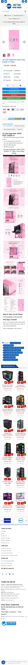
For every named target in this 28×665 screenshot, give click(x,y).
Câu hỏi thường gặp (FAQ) (7, 560)
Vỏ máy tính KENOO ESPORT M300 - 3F (20, 386)
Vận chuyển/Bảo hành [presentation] (9, 129)
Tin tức (2, 533)
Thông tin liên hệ (5, 542)
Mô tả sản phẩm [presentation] (7, 126)
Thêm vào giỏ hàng (15, 98)
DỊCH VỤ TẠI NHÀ (5, 538)
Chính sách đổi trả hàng (6, 553)
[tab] (7, 126)
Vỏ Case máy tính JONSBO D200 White (20, 507)
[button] (3, 42)
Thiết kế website (11, 663)
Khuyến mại (4, 535)
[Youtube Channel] (9, 574)
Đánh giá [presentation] (19, 129)
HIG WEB (18, 663)
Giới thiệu (3, 531)
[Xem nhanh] (9, 382)
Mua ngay (14, 95)
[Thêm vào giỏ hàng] (5, 382)
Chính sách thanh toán (6, 563)
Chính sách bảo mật (6, 548)
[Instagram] (6, 574)
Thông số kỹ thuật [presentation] (19, 126)
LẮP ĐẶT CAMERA (5, 540)
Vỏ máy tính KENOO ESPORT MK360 (8, 435)
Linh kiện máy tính (12, 102)
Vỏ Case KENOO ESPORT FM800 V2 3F (7, 459)
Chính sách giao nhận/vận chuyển (9, 555)
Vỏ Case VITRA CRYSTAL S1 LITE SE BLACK (7, 507)
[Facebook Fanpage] (3, 574)
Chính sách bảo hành (6, 550)
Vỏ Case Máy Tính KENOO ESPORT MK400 (7, 411)
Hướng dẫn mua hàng (6, 565)
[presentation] (2, 520)
